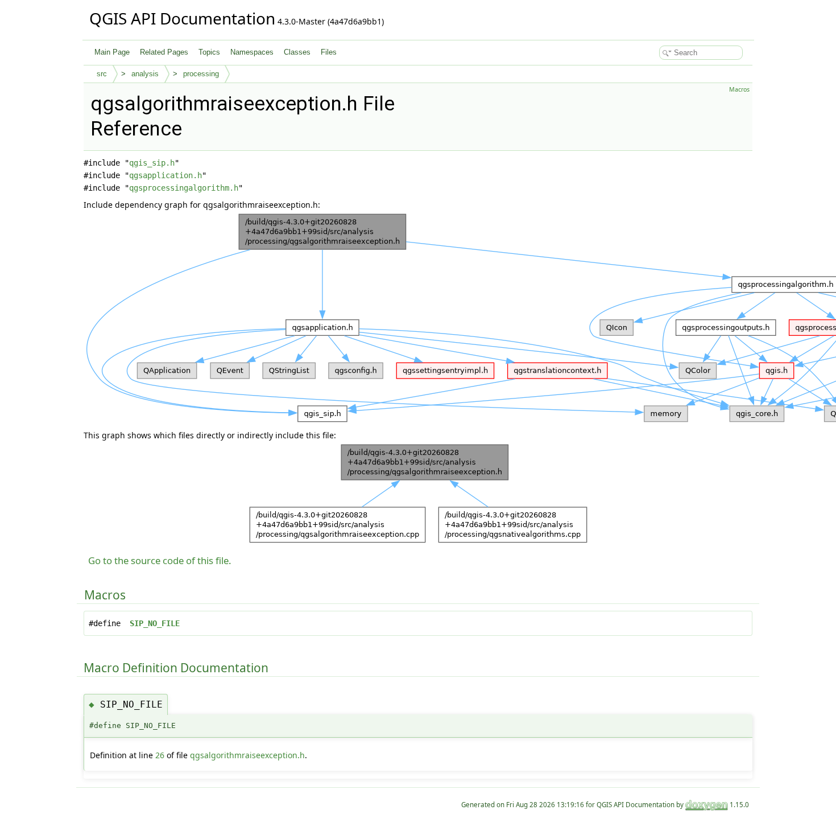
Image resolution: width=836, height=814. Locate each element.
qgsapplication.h (165, 175)
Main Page (112, 52)
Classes (297, 52)
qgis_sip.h (152, 162)
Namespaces (252, 52)
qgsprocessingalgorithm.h (183, 187)
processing (201, 73)
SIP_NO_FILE (155, 623)
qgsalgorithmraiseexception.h (247, 755)
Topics (209, 52)
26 (159, 755)
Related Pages (164, 52)
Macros (739, 89)
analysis (145, 73)
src (102, 73)
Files (329, 52)
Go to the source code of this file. (159, 560)
